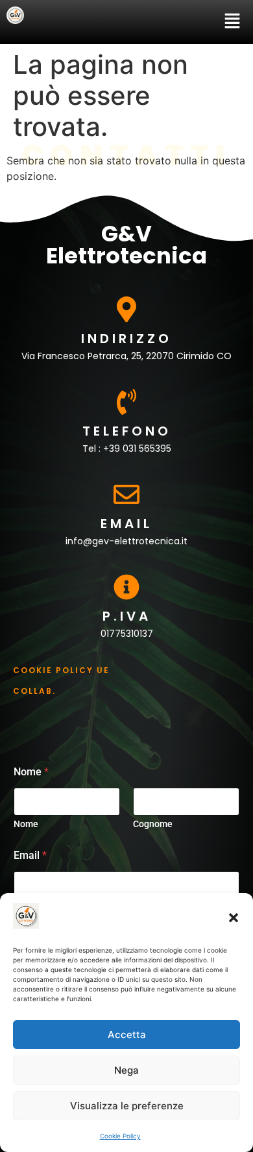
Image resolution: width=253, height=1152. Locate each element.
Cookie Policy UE (61, 670)
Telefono (126, 431)
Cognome (153, 824)
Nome (26, 824)
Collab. (34, 690)
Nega (126, 1070)
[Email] (126, 494)
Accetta (127, 1034)
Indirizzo (126, 338)
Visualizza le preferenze (127, 1106)
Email (126, 524)
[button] (233, 917)
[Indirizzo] (126, 309)
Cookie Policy (120, 1136)
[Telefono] (126, 402)
